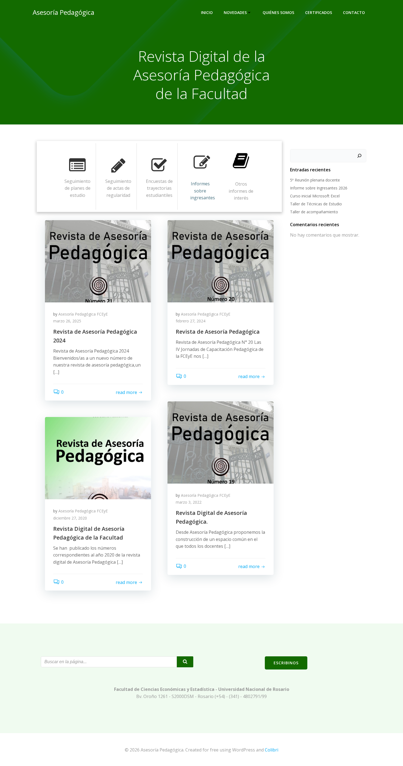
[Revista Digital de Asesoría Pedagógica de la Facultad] (98, 458)
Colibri (271, 750)
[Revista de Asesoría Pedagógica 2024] (98, 261)
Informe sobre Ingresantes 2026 (318, 188)
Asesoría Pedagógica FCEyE (83, 314)
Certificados (318, 12)
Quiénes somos (278, 12)
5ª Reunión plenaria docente (315, 180)
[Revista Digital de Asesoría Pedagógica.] (221, 442)
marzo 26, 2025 (67, 321)
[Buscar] (359, 155)
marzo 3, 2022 (189, 502)
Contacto (354, 12)
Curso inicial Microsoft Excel (315, 195)
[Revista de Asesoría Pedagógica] (221, 261)
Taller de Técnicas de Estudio (316, 203)
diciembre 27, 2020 (70, 518)
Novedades (235, 12)
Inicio (207, 12)
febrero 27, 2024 (190, 321)
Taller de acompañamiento (314, 211)
